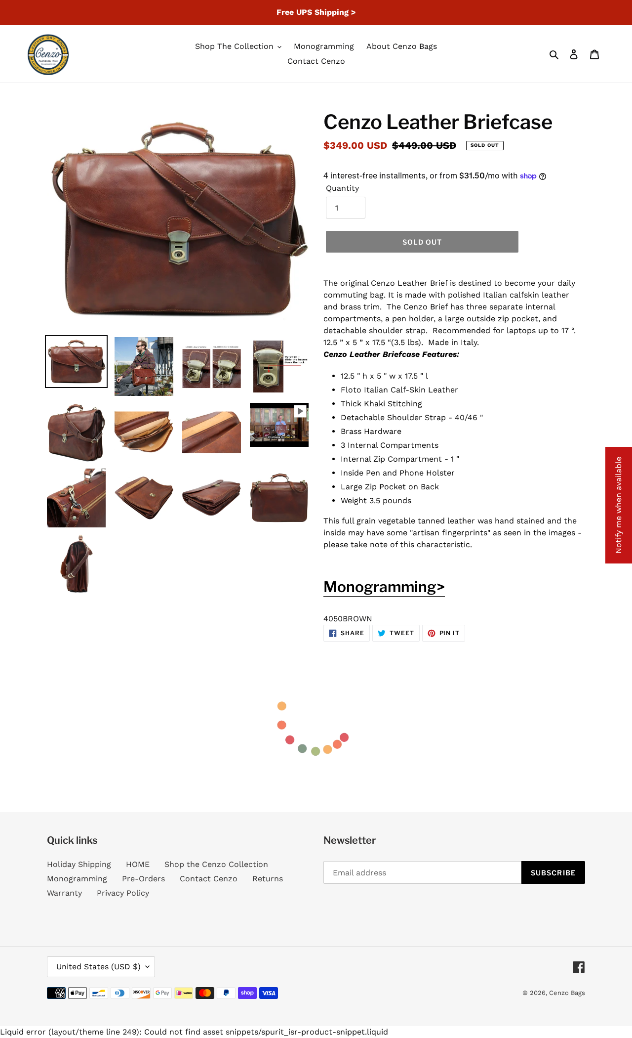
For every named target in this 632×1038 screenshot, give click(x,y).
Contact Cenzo (208, 878)
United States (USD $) (98, 966)
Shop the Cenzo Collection (216, 864)
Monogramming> (384, 587)
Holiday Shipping (79, 864)
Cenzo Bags (567, 992)
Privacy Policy (123, 893)
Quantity (342, 188)
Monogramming (77, 878)
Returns (267, 878)
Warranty (64, 893)
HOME (138, 864)
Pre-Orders (143, 878)
